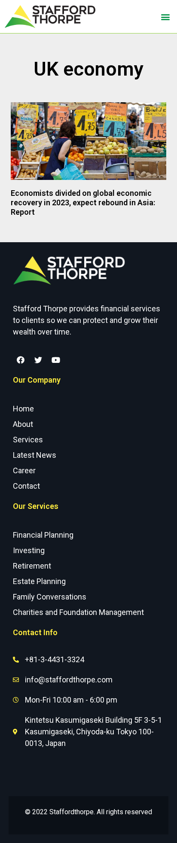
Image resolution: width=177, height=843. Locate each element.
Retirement (32, 565)
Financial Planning (43, 534)
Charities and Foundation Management (78, 612)
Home (23, 408)
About (23, 424)
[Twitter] (38, 360)
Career (24, 470)
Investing (29, 550)
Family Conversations (49, 596)
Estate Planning (39, 581)
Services (28, 439)
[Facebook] (20, 360)
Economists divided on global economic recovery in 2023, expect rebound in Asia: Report (83, 202)
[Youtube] (56, 360)
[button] (166, 16)
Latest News (34, 455)
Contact (26, 485)
